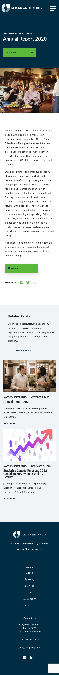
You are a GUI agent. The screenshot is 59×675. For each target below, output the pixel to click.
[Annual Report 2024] (29, 390)
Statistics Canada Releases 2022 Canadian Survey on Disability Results (25, 473)
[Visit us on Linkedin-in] (31, 657)
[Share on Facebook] (21, 283)
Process (29, 592)
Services (29, 585)
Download (11, 52)
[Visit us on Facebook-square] (24, 657)
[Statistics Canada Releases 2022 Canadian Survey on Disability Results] (29, 459)
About (29, 572)
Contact (29, 605)
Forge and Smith (37, 549)
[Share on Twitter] (28, 283)
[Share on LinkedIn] (34, 283)
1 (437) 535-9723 (29, 639)
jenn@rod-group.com (29, 647)
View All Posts (23, 350)
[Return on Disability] (22, 11)
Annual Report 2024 (17, 401)
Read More (9, 423)
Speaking (29, 579)
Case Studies (29, 598)
